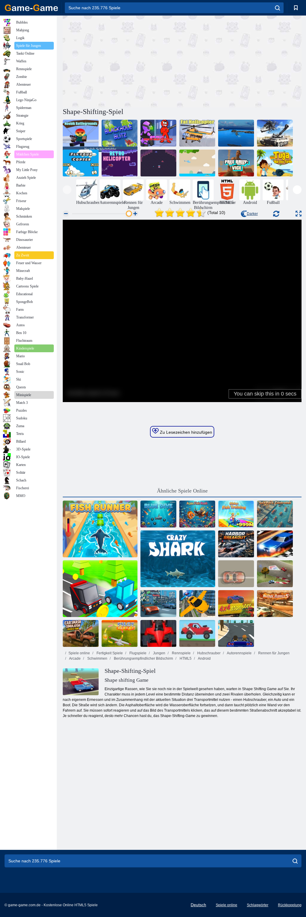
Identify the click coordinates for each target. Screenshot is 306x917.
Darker (252, 214)
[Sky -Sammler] (197, 163)
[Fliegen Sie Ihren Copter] (81, 163)
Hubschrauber (208, 653)
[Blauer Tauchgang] (158, 514)
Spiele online (79, 653)
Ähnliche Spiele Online (182, 491)
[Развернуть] (299, 213)
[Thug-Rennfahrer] (236, 633)
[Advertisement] (122, 60)
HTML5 (185, 658)
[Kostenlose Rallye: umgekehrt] (236, 163)
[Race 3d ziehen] (275, 543)
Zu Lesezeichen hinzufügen (185, 432)
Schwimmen (96, 658)
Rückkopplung (290, 905)
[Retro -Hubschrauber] (119, 163)
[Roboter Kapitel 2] (158, 163)
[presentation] (67, 189)
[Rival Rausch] (236, 573)
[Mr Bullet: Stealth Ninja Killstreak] (158, 133)
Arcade (74, 658)
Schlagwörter (257, 905)
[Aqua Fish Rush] (197, 514)
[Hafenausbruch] (236, 543)
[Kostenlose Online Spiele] (31, 7)
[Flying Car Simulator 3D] (197, 603)
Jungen (158, 653)
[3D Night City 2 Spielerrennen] (158, 603)
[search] (277, 7)
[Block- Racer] (100, 588)
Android (204, 658)
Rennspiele (181, 653)
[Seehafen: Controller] (275, 514)
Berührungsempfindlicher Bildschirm (143, 658)
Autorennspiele (239, 653)
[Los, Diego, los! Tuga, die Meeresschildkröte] (275, 163)
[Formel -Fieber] (158, 633)
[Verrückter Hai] (177, 558)
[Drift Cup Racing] (275, 573)
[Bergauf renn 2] (197, 633)
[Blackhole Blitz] (119, 133)
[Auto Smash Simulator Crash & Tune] (81, 633)
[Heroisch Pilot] (119, 633)
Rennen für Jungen (273, 653)
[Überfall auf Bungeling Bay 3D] (236, 133)
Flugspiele (137, 653)
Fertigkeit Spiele (109, 653)
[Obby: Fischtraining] (236, 514)
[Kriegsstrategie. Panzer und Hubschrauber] (275, 133)
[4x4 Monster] (236, 603)
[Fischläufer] (100, 529)
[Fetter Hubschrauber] (197, 133)
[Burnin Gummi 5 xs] (275, 603)
